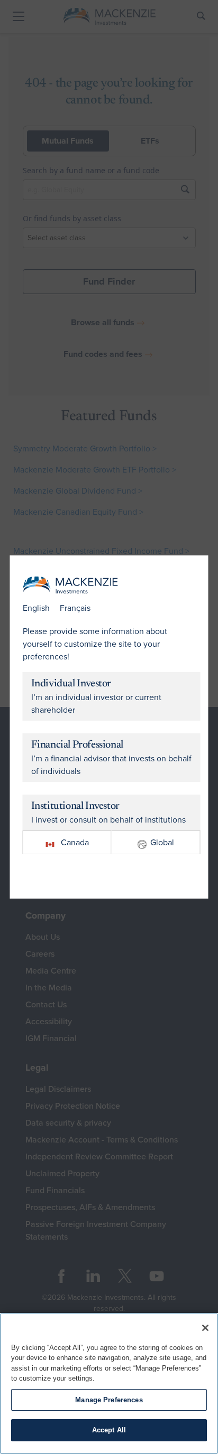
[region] (109, 1383)
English (36, 608)
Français (75, 608)
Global (162, 842)
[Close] (205, 1327)
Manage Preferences (108, 1400)
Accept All (109, 1430)
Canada (75, 842)
